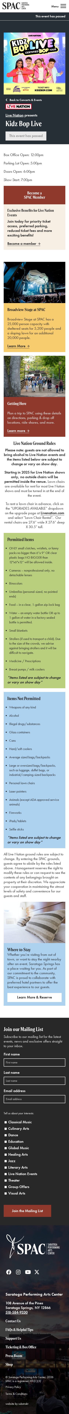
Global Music (18, 1148)
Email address (14, 1091)
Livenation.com (52, 513)
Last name (12, 1072)
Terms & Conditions (16, 1394)
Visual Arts (16, 1193)
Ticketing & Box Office (21, 1346)
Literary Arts (18, 1167)
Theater (14, 1180)
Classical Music (20, 1122)
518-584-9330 (17, 1312)
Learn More (16, 346)
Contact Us (13, 1320)
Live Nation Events (22, 1174)
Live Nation (15, 115)
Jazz (11, 1161)
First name (12, 1054)
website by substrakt (17, 1404)
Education (16, 1141)
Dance (13, 1135)
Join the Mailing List (27, 1210)
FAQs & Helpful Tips (19, 1329)
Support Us (13, 1338)
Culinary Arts (18, 1128)
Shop (9, 1364)
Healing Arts (18, 1154)
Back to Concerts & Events (25, 100)
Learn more (16, 430)
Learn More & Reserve (34, 997)
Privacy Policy (13, 1387)
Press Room (14, 1355)
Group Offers (18, 1187)
